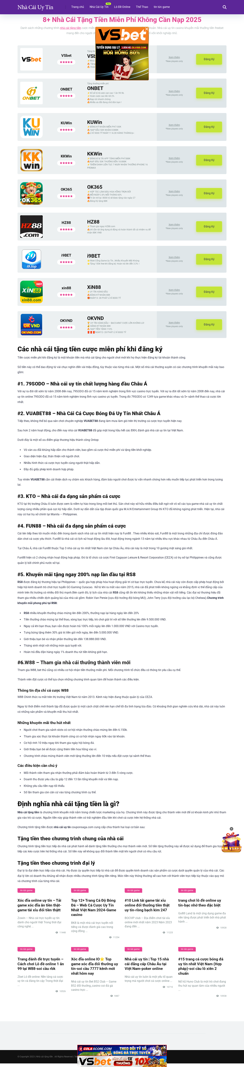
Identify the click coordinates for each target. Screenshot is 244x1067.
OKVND (66, 321)
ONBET (66, 89)
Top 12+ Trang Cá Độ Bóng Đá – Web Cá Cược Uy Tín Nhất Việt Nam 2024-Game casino (93, 907)
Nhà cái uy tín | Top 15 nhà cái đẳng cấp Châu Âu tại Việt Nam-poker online (147, 964)
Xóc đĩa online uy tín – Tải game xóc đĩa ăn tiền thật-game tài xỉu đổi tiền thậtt (39, 905)
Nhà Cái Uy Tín (99, 7)
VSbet (66, 55)
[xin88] (31, 302)
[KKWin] (31, 170)
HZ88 (66, 223)
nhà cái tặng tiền (70, 28)
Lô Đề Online (122, 7)
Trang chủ (77, 7)
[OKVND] (31, 334)
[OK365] (31, 203)
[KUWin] (31, 137)
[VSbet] (31, 69)
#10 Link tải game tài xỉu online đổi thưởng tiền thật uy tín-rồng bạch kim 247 (147, 905)
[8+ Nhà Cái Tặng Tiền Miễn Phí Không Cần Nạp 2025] (35, 6)
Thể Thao (142, 7)
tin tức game (162, 7)
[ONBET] (31, 103)
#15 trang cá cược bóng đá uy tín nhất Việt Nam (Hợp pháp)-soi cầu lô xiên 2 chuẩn (200, 966)
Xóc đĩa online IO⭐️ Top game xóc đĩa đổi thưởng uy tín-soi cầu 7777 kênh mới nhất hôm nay (94, 966)
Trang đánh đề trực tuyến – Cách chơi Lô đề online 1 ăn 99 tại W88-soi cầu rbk (41, 964)
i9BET (66, 255)
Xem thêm (174, 57)
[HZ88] (31, 237)
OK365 (66, 189)
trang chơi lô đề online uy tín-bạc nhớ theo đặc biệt (199, 902)
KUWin (66, 123)
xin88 (66, 288)
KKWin (66, 156)
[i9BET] (31, 269)
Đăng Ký (209, 59)
